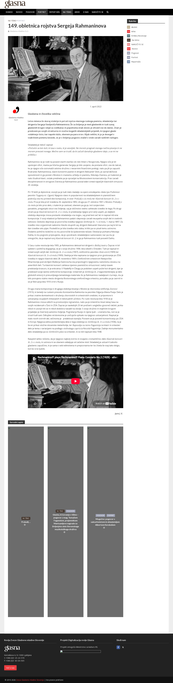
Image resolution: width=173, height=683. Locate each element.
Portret (42, 12)
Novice (19, 12)
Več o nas (10, 667)
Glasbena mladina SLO (19, 31)
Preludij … (26, 522)
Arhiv (77, 12)
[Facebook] (118, 647)
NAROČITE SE (97, 12)
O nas (86, 12)
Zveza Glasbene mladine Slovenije (30, 680)
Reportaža (54, 12)
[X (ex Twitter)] (123, 647)
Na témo (67, 12)
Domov (9, 12)
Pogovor (30, 12)
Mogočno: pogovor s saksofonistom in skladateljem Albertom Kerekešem (105, 522)
